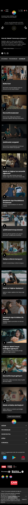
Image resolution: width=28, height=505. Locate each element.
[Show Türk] (7, 477)
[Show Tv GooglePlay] (14, 457)
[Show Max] (10, 477)
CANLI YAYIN (6, 10)
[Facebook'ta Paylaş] (2, 53)
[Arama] (26, 10)
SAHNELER (22, 59)
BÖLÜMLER (4, 59)
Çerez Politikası (12, 496)
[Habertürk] (3, 467)
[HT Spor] (15, 467)
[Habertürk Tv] (10, 467)
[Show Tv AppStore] (4, 457)
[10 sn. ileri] (25, 28)
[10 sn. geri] (2, 28)
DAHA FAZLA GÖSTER (14, 416)
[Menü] (2, 11)
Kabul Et (24, 499)
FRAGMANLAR (13, 59)
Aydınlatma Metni (13, 498)
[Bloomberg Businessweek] (17, 471)
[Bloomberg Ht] (5, 471)
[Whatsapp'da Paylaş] (8, 53)
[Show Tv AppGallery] (23, 457)
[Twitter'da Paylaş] (5, 53)
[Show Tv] (14, 13)
